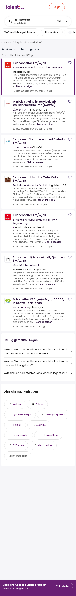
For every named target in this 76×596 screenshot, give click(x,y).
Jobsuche (6, 42)
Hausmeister (20, 435)
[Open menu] (70, 7)
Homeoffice (50, 435)
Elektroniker (45, 445)
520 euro (18, 445)
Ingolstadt (21, 42)
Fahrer (39, 404)
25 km (60, 21)
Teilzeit (17, 425)
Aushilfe (41, 425)
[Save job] (70, 62)
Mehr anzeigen (24, 86)
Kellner (17, 404)
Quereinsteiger (22, 414)
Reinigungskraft (55, 414)
